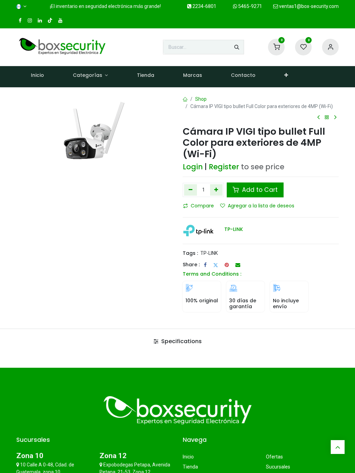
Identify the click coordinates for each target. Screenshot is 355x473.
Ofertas (274, 456)
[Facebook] (205, 264)
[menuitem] (37, 76)
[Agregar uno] (216, 189)
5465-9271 (249, 6)
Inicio (188, 456)
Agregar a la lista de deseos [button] (261, 205)
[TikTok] (49, 20)
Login (193, 167)
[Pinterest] (227, 264)
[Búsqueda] (237, 47)
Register (224, 167)
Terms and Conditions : (212, 273)
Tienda (190, 467)
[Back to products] (327, 117)
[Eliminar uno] (190, 189)
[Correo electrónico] (237, 264)
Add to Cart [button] (259, 190)
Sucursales (278, 467)
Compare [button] (202, 205)
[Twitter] (215, 264)
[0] (276, 47)
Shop (201, 99)
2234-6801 (203, 6)
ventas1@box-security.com (308, 6)
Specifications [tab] (181, 341)
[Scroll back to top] (338, 447)
